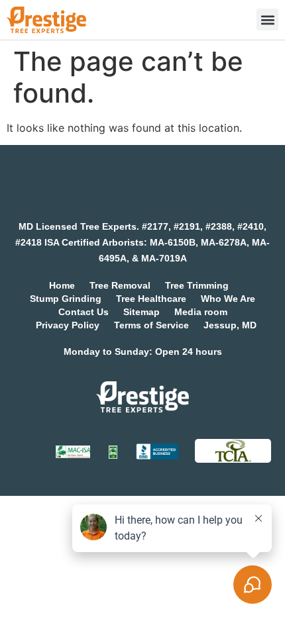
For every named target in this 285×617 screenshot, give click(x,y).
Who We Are (228, 298)
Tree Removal (119, 285)
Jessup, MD (229, 325)
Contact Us (83, 312)
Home (62, 285)
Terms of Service (151, 325)
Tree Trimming (197, 285)
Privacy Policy (67, 325)
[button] (267, 19)
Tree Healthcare (151, 298)
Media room (200, 312)
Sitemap (141, 312)
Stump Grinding (65, 298)
